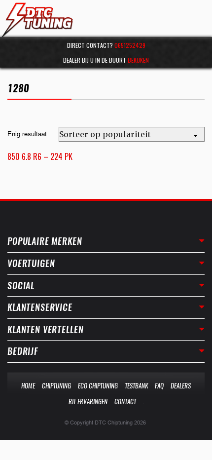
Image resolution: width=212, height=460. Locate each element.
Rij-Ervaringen (88, 401)
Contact (125, 401)
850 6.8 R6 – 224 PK (39, 156)
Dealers (181, 386)
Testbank (136, 386)
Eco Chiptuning (98, 386)
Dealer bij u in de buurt (106, 60)
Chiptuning (56, 386)
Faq (159, 386)
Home (28, 386)
